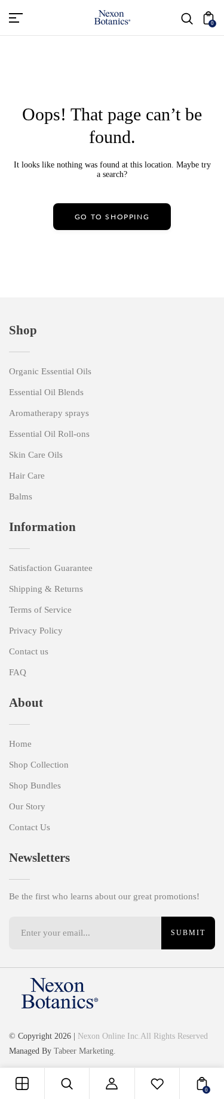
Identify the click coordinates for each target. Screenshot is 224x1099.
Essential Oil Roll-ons (49, 434)
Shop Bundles (35, 785)
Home (20, 744)
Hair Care (27, 475)
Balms (20, 496)
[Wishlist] (157, 1083)
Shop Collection (39, 764)
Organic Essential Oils (50, 371)
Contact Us (29, 827)
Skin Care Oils (36, 455)
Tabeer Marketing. (85, 1051)
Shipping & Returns (46, 589)
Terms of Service (40, 609)
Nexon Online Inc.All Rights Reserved (143, 1036)
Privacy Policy (36, 630)
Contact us (28, 651)
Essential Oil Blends (46, 392)
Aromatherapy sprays (49, 413)
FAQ (17, 672)
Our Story (27, 806)
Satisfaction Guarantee (51, 568)
